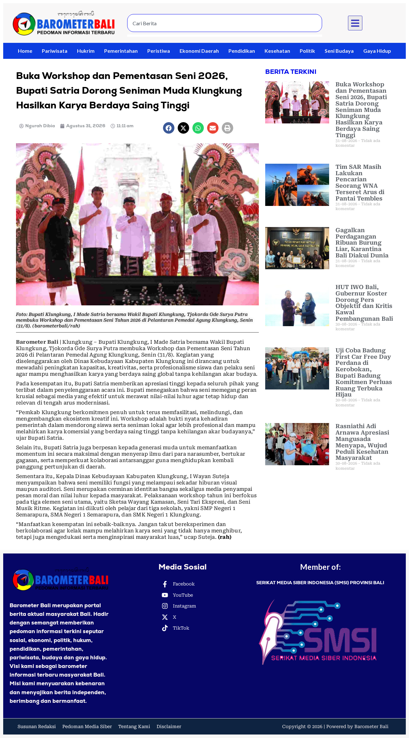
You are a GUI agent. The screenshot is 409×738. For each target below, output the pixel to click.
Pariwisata (54, 51)
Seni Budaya (339, 51)
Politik (307, 51)
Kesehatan (277, 51)
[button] (355, 23)
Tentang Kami (134, 726)
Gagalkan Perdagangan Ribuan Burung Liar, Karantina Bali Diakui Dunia (362, 243)
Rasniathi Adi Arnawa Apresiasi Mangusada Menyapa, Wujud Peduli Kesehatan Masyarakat (362, 442)
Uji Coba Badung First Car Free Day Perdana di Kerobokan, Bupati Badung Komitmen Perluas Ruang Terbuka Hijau (364, 372)
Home (25, 51)
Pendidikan (241, 51)
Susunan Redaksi (37, 726)
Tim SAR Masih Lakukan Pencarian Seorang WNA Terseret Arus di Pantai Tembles (360, 182)
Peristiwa (158, 51)
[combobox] (224, 23)
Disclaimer (169, 726)
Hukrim (86, 51)
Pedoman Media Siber (87, 726)
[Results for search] (224, 36)
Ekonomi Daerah (199, 51)
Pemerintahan (121, 51)
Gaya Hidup (377, 51)
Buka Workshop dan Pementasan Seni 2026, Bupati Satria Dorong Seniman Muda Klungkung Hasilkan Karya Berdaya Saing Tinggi (361, 109)
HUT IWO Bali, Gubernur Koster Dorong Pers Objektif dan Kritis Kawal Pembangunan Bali (364, 303)
